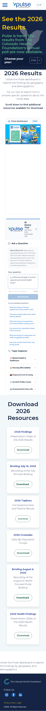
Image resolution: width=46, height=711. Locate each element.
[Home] (22, 5)
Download (23, 484)
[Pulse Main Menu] (5, 5)
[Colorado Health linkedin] (20, 695)
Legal (18, 703)
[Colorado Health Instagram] (6, 695)
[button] (40, 5)
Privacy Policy (10, 703)
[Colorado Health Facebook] (13, 695)
